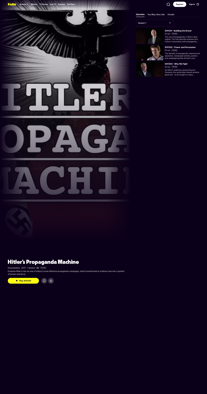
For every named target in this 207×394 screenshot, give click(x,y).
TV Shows (43, 4)
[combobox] (154, 23)
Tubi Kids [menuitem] (71, 4)
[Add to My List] (44, 281)
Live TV (53, 4)
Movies (34, 4)
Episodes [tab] (140, 14)
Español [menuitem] (61, 4)
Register (179, 4)
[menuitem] (24, 4)
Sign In (192, 4)
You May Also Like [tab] (156, 14)
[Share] (51, 281)
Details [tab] (171, 14)
